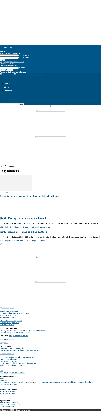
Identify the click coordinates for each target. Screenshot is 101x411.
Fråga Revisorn (31, 363)
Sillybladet (31, 330)
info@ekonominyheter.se (18, 336)
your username (23, 55)
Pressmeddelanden (7, 339)
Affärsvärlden (5, 317)
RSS (1, 371)
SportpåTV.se (5, 332)
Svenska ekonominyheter (10, 311)
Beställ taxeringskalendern (10, 350)
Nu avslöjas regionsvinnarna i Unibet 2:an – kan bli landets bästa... (29, 196)
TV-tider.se (25, 332)
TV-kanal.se (15, 332)
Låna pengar (12, 99)
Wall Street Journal (7, 325)
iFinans (19, 365)
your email (22, 68)
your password (23, 57)
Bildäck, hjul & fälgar (7, 393)
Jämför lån (20, 348)
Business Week (5, 323)
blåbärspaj (73, 382)
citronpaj (81, 382)
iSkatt (2, 359)
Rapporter (4, 343)
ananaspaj (44, 382)
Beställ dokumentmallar (30, 350)
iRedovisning (14, 357)
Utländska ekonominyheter (11, 321)
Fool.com (15, 323)
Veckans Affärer (16, 313)
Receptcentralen (16, 382)
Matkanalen (4, 382)
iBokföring (4, 357)
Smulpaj (26, 382)
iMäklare (3, 365)
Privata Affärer (5, 315)
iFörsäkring (12, 365)
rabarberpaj (4, 384)
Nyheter (7, 83)
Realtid (26, 313)
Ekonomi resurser (7, 354)
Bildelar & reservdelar (8, 392)
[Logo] (7, 75)
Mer (5, 96)
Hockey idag (40, 330)
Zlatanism (23, 330)
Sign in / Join (8, 47)
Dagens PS (15, 317)
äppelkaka (89, 382)
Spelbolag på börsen (15, 93)
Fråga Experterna (6, 363)
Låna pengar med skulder (17, 101)
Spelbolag (8, 90)
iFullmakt (14, 361)
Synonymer (4, 380)
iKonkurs (15, 359)
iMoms (8, 359)
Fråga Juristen (19, 363)
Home (2, 166)
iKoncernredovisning (27, 357)
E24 (14, 315)
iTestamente (4, 361)
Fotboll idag (4, 330)
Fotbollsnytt (14, 330)
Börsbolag (4, 192)
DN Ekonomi (4, 313)
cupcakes (64, 382)
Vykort (2, 378)
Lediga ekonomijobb (7, 348)
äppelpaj (13, 384)
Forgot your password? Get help (12, 62)
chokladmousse (55, 382)
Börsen (6, 87)
